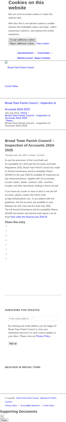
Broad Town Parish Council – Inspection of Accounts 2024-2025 (27, 116)
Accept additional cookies (22, 39)
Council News (44, 53)
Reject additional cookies (22, 43)
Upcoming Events (26, 53)
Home (24, 113)
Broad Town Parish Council (27, 398)
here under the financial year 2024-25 (29, 217)
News (9, 120)
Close (4, 420)
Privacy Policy (43, 336)
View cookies (42, 43)
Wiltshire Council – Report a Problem (33, 58)
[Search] (34, 47)
